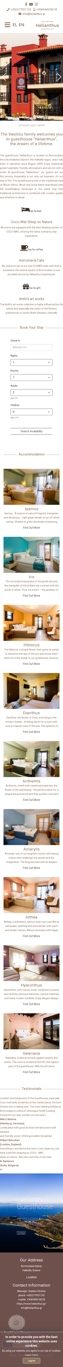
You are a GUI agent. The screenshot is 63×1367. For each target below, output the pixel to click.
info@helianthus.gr (34, 14)
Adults (14, 385)
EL (15, 24)
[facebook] (26, 4)
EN (21, 24)
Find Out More (31, 527)
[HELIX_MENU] (7, 25)
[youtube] (31, 4)
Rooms (14, 370)
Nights (14, 355)
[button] (59, 77)
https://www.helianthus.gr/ (31, 1303)
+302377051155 (21, 9)
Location (31, 1277)
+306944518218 (46, 9)
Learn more (31, 1355)
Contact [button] (21, 1232)
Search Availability (31, 431)
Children (15, 405)
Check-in (15, 340)
